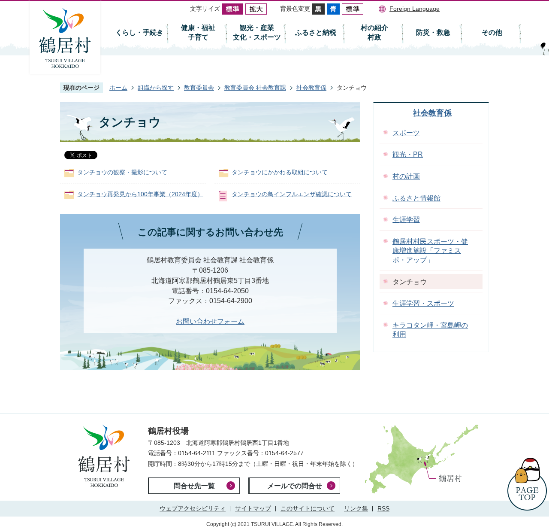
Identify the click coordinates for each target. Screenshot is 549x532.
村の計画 (406, 176)
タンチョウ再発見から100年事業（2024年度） (140, 194)
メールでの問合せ (294, 485)
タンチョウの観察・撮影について (122, 172)
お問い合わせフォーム (210, 321)
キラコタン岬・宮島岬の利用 (430, 330)
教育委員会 (199, 87)
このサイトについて (308, 508)
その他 (492, 32)
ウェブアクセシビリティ (193, 508)
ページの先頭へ (527, 484)
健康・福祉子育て (198, 32)
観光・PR (407, 154)
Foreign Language (414, 8)
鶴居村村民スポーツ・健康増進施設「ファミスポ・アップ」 (430, 251)
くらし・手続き (139, 32)
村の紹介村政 (374, 32)
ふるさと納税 (315, 32)
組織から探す (156, 87)
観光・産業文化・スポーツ (257, 32)
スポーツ (406, 133)
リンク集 (356, 508)
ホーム (118, 87)
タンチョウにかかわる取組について (280, 172)
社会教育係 (311, 87)
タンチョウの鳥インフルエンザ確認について (292, 194)
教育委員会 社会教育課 (255, 87)
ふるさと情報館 (416, 198)
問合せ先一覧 (194, 485)
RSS (383, 508)
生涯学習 (406, 219)
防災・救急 (433, 32)
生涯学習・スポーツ (423, 303)
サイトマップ (253, 508)
